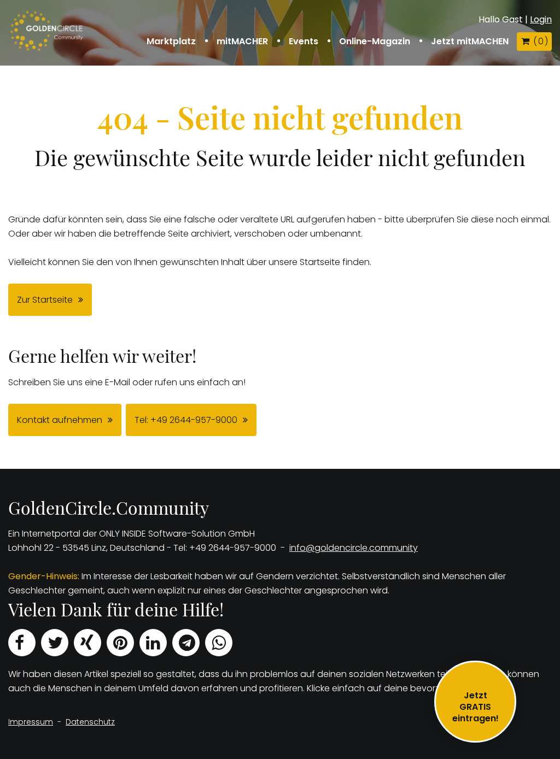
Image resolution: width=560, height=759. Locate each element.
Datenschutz (90, 721)
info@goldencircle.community (353, 548)
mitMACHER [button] (242, 41)
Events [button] (303, 41)
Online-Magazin (374, 41)
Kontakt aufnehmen (59, 420)
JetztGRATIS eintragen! (475, 707)
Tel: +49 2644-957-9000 (186, 420)
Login (541, 19)
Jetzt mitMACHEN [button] (470, 41)
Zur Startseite (45, 299)
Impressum (30, 721)
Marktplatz (171, 41)
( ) (540, 41)
